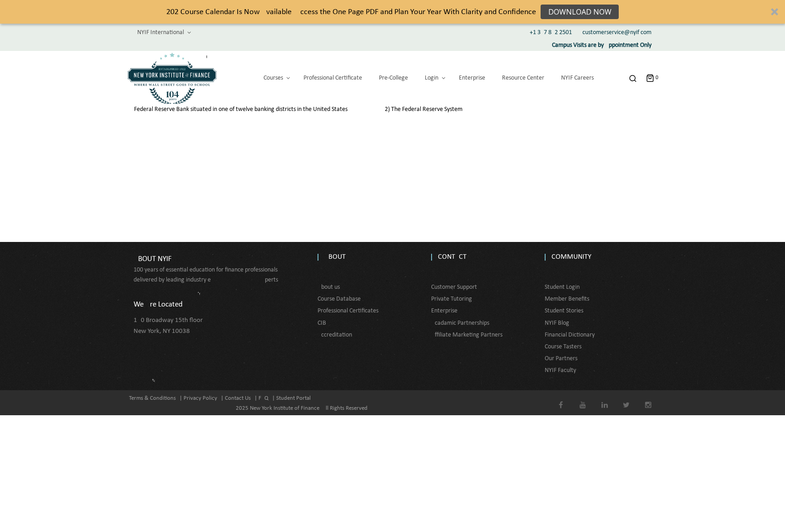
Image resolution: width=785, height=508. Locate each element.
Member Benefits (567, 299)
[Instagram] (648, 398)
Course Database (339, 299)
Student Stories (564, 310)
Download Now (579, 12)
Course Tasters (563, 346)
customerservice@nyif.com (616, 32)
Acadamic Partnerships (460, 323)
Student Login (562, 287)
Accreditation (335, 335)
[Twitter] (626, 398)
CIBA (324, 323)
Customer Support (454, 287)
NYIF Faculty (560, 370)
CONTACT (452, 257)
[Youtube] (582, 398)
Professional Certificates (348, 310)
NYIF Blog (557, 323)
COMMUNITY (571, 257)
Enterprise (444, 310)
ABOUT (335, 257)
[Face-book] (561, 398)
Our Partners (561, 358)
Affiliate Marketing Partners (466, 335)
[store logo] (172, 78)
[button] (392, 12)
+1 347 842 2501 (551, 32)
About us (329, 287)
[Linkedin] (604, 398)
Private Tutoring (451, 299)
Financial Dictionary (570, 335)
